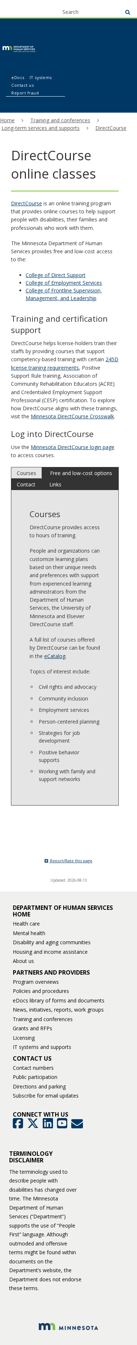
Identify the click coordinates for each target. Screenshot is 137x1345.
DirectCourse (110, 127)
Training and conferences (60, 120)
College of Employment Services (64, 282)
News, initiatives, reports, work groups (58, 1009)
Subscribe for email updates (46, 1095)
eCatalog (54, 656)
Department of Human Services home (63, 911)
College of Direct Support (55, 275)
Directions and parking (39, 1086)
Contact (26, 484)
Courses (26, 473)
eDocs (17, 77)
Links (55, 484)
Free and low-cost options (81, 473)
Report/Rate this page (70, 860)
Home (7, 120)
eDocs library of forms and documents (58, 1000)
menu (18, 8)
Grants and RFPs (32, 1028)
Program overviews (36, 981)
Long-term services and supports (40, 127)
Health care (26, 923)
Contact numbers (33, 1067)
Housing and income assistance (50, 951)
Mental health (29, 933)
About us (23, 960)
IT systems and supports (42, 1046)
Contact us (22, 85)
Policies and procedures (41, 990)
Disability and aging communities (52, 942)
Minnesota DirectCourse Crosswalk (72, 416)
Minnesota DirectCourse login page (72, 447)
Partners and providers (51, 972)
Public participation (35, 1076)
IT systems (41, 77)
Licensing (24, 1037)
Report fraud (25, 93)
